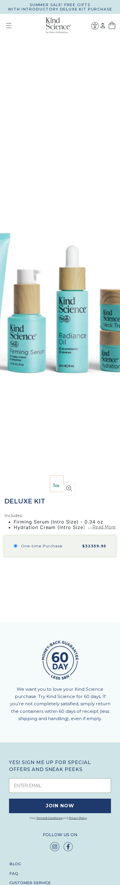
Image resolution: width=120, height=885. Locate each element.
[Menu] (6, 25)
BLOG (15, 863)
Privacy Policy (78, 818)
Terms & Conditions (49, 818)
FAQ (13, 873)
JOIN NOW (60, 806)
